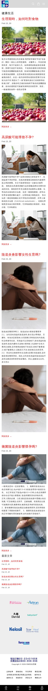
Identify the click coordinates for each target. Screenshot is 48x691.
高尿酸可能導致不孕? (18, 137)
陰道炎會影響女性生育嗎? (21, 254)
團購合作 (38, 678)
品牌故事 (9, 671)
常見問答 (28, 671)
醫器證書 (38, 671)
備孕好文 (37, 675)
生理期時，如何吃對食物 (20, 19)
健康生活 (9, 678)
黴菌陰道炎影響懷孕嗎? (19, 446)
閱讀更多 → (7, 127)
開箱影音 (19, 678)
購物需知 (19, 671)
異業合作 (28, 678)
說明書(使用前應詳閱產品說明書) (19, 675)
